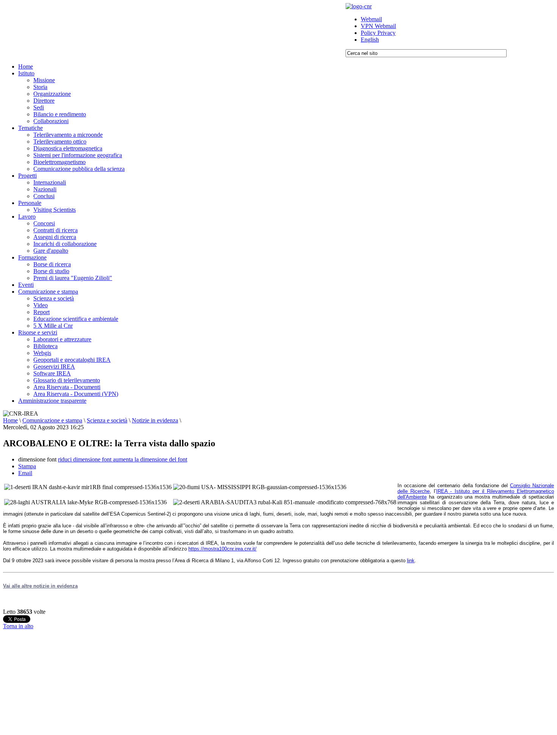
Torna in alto (18, 626)
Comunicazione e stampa (52, 420)
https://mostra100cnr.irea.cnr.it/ (222, 549)
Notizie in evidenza (155, 420)
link (411, 560)
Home (10, 420)
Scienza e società (107, 420)
